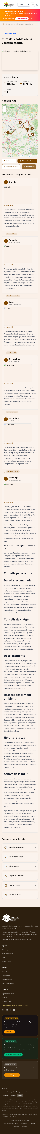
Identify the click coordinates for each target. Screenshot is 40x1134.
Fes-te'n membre (22, 19)
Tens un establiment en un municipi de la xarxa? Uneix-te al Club (19, 1069)
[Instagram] (3, 1010)
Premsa (4, 998)
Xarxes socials (6, 1001)
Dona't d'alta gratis (11, 1075)
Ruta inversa (10, 161)
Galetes (24, 1126)
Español (5, 1092)
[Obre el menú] (33, 5)
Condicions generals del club (20, 1120)
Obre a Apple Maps (13, 167)
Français (19, 1092)
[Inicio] (9, 4)
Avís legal (16, 1126)
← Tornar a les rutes (9, 33)
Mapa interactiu (7, 961)
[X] (10, 1010)
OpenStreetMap (33, 156)
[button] (8, 132)
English (12, 1092)
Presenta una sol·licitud (12, 1055)
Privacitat (33, 1123)
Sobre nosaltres (7, 979)
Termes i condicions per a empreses (15, 1123)
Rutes (3, 957)
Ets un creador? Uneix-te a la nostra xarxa (15, 1005)
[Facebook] (7, 1010)
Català (20, 1095)
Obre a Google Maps (28, 161)
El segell (4, 972)
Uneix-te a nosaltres (8, 983)
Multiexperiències (7, 954)
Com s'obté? (6, 976)
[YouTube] (14, 1010)
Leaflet (24, 156)
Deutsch (26, 1092)
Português (6, 1095)
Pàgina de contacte (8, 994)
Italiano (13, 1095)
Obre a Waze (30, 167)
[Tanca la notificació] (31, 19)
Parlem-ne (8, 1032)
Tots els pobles (7, 950)
